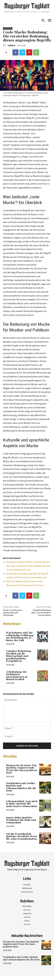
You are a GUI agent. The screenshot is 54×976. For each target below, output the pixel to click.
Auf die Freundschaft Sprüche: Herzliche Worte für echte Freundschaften (21, 836)
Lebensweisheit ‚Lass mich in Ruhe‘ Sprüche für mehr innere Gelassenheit (22, 804)
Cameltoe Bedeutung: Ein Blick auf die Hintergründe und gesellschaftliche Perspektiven (19, 656)
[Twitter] (22, 52)
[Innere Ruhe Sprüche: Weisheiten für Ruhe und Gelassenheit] (45, 822)
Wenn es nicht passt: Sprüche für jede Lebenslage (12, 612)
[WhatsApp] (36, 52)
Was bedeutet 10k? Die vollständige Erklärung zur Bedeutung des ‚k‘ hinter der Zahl (20, 636)
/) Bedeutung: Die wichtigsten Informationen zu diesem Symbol (16, 676)
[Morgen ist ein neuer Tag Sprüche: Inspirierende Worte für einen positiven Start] (45, 769)
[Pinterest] (29, 52)
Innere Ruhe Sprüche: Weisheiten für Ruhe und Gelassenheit (21, 820)
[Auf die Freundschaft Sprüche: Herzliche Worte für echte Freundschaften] (45, 838)
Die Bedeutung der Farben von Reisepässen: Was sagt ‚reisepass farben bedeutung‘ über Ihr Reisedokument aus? (28, 565)
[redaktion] (5, 45)
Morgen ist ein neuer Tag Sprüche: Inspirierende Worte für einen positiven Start (21, 769)
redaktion (11, 45)
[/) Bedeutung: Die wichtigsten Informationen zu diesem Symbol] (42, 675)
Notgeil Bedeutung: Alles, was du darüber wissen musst (41, 612)
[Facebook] (15, 52)
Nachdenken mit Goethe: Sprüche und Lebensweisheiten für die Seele (21, 787)
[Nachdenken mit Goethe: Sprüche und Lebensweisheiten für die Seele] (45, 787)
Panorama (8, 28)
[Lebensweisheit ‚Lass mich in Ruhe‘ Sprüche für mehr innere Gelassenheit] (45, 805)
